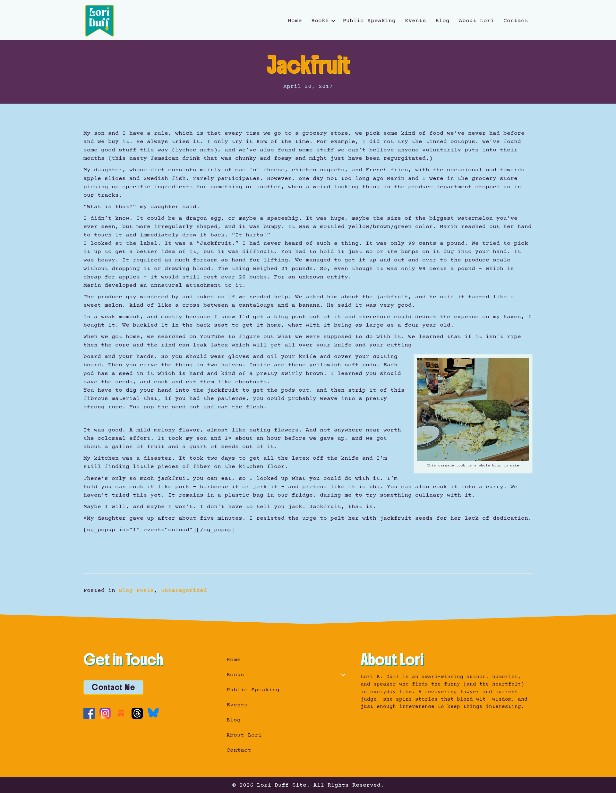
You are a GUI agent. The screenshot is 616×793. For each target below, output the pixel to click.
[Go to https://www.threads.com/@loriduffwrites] (137, 713)
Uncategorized (184, 590)
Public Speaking (369, 21)
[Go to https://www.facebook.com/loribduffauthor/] (89, 713)
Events (415, 21)
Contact (515, 21)
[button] (333, 20)
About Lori (476, 21)
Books (320, 21)
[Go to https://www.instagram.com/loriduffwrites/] (105, 713)
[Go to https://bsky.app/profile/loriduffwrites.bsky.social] (153, 713)
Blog (442, 21)
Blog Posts (136, 590)
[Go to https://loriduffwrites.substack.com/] (121, 713)
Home (295, 21)
